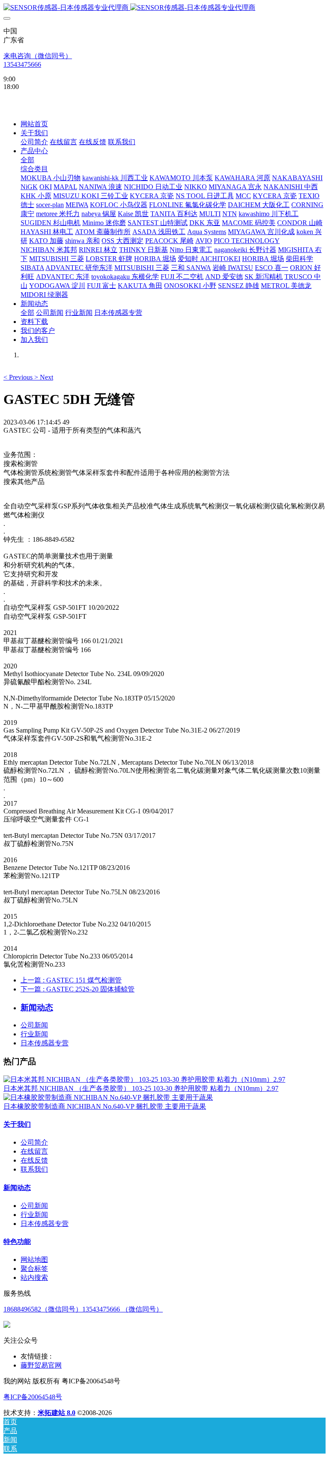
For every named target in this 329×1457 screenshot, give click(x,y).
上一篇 (71, 980)
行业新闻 (34, 1034)
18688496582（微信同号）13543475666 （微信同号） (83, 1309)
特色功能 (17, 1241)
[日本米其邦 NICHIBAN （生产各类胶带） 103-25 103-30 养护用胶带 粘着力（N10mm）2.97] (144, 1079)
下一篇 (78, 989)
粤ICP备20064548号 (32, 1397)
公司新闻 (34, 1025)
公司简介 (34, 1142)
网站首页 (34, 124)
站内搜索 (34, 1277)
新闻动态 (17, 1187)
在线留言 (34, 1151)
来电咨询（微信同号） (37, 55)
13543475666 (22, 64)
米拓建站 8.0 (56, 1412)
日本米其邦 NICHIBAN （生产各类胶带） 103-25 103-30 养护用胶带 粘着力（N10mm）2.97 (140, 1088)
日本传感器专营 (45, 1043)
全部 (27, 159)
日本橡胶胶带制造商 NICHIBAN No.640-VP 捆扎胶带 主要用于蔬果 (104, 1106)
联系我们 (34, 1169)
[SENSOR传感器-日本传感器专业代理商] (164, 7)
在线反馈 (34, 1160)
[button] (18, 377)
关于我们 (17, 1124)
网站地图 (34, 1259)
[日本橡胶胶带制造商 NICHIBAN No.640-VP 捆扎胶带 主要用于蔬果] (108, 1097)
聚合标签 (34, 1268)
